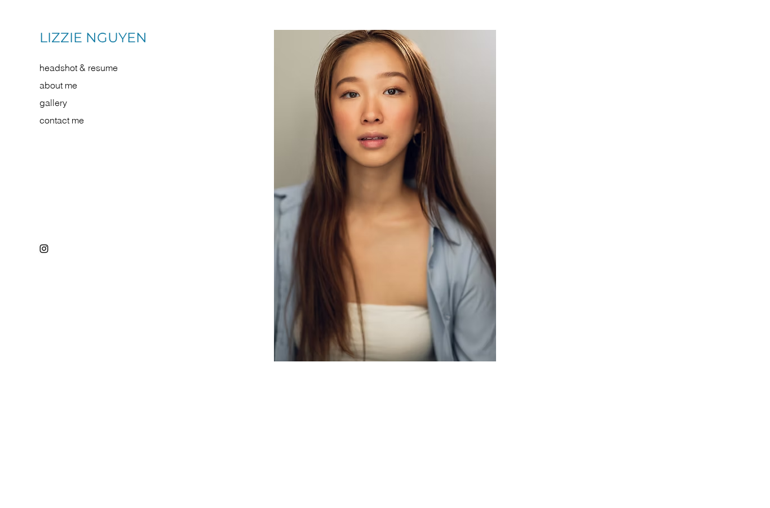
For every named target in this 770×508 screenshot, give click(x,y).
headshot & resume (78, 67)
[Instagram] (44, 248)
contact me (61, 120)
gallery (53, 102)
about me (58, 85)
